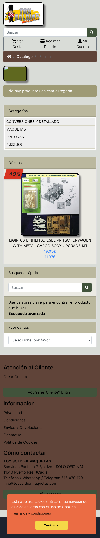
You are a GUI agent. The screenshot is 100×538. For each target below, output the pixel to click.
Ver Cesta (17, 44)
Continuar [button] (52, 525)
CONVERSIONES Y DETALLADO (32, 122)
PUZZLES (14, 144)
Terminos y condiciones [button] (31, 513)
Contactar (12, 435)
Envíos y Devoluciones (23, 427)
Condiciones (14, 420)
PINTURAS (15, 137)
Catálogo (25, 56)
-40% (13, 174)
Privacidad (12, 412)
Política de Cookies (20, 442)
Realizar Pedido (52, 44)
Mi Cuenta (82, 44)
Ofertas (15, 162)
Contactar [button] (52, 494)
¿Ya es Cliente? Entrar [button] (52, 392)
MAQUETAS (16, 129)
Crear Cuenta (15, 376)
